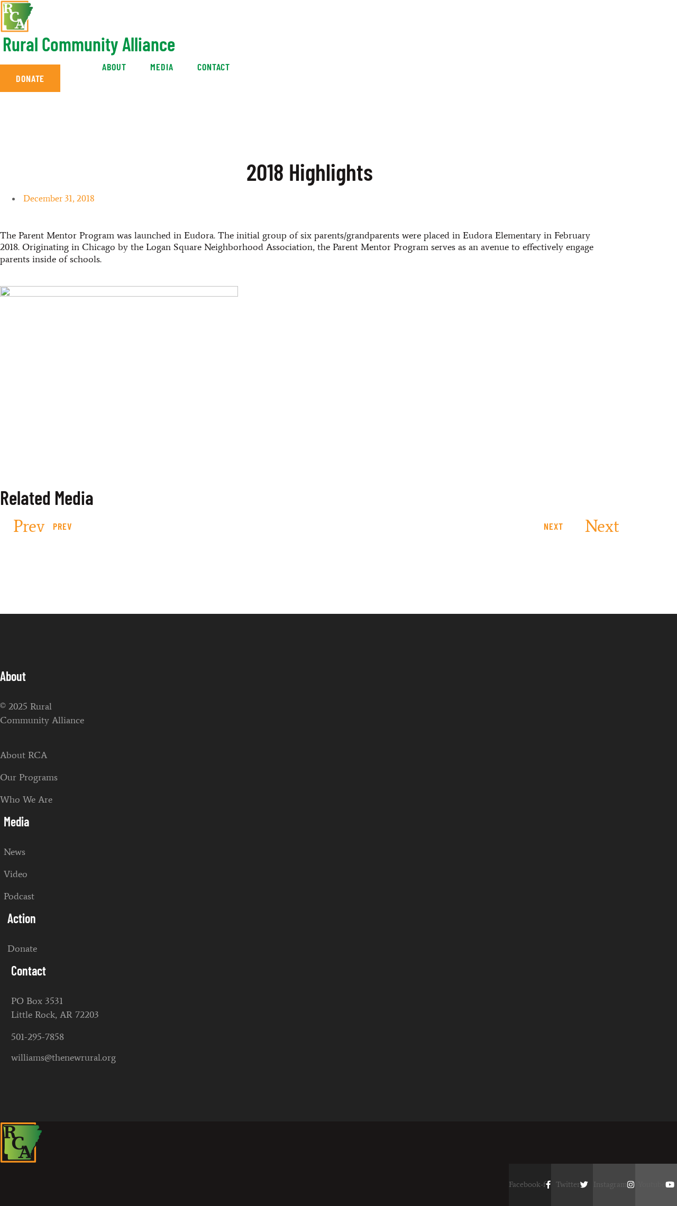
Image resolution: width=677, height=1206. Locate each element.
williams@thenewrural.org (63, 1057)
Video (16, 874)
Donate (22, 948)
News (14, 852)
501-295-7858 (37, 1037)
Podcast (19, 896)
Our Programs (29, 777)
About (114, 66)
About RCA (23, 755)
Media (161, 66)
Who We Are (26, 799)
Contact (213, 66)
